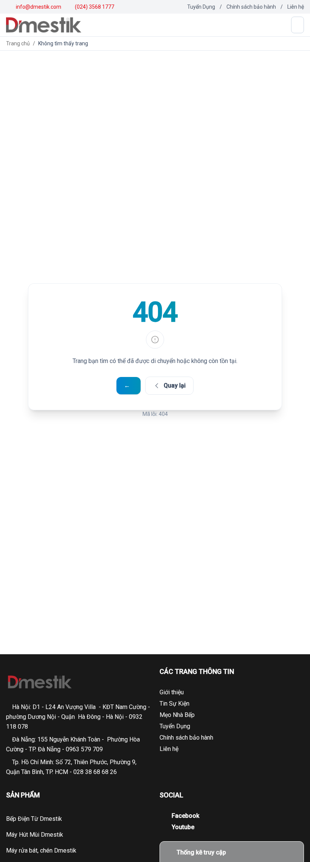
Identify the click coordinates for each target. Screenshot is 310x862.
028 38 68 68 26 (95, 771)
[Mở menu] (297, 25)
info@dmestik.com (38, 7)
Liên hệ (295, 7)
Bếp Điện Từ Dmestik (34, 818)
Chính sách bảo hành (251, 7)
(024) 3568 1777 (94, 7)
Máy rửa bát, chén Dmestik (41, 850)
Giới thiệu (172, 692)
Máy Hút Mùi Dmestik (34, 834)
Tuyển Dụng (201, 7)
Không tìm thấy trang (63, 43)
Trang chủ (18, 43)
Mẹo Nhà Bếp (177, 714)
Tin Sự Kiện (174, 703)
